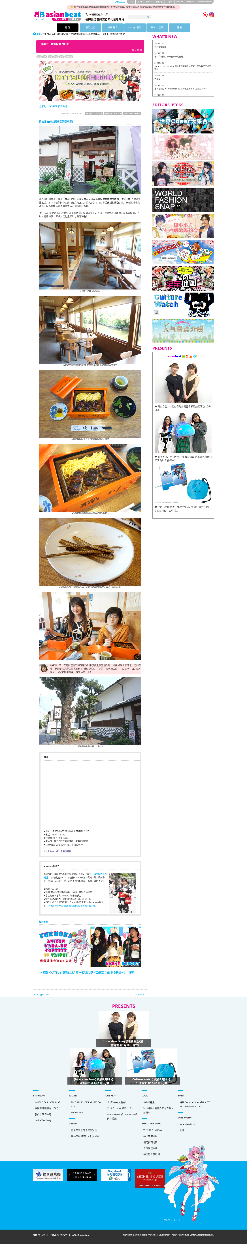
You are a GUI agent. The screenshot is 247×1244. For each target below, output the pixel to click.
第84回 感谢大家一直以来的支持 (168, 56)
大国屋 (157, 79)
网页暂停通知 (160, 46)
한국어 (139, 2)
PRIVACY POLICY (58, 1235)
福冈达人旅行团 (151, 1154)
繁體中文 (159, 2)
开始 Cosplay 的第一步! (119, 1108)
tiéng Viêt (190, 2)
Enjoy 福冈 (135, 27)
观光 (61, 56)
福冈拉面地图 (150, 1142)
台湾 (39, 56)
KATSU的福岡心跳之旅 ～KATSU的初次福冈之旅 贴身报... (73, 33)
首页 (39, 33)
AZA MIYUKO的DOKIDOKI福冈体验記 (122, 1116)
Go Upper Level (42, 994)
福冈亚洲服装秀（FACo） (48, 1108)
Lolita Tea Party (43, 1120)
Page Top (142, 994)
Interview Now (187, 1124)
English (169, 2)
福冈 (44, 56)
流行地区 (69, 56)
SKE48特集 (149, 1102)
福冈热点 (91, 27)
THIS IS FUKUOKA (153, 1130)
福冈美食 (113, 27)
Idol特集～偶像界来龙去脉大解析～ (158, 1110)
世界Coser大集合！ (117, 1102)
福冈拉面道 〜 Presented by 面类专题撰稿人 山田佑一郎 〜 (180, 88)
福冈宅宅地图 (150, 1136)
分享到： (43, 106)
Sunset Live (77, 1112)
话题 (67, 27)
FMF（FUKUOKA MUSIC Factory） (86, 1104)
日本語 (131, 2)
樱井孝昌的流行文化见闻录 (85, 1136)
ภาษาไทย (179, 2)
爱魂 (182, 1130)
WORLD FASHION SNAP (47, 1102)
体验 (56, 56)
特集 (179, 27)
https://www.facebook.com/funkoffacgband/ (72, 905)
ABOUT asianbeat (81, 1235)
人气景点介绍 (150, 1148)
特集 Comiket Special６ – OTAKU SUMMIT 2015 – (195, 1104)
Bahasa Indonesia (205, 2)
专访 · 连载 (157, 27)
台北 (50, 56)
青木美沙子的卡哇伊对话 (84, 1130)
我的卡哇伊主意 (43, 1114)
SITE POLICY (39, 1235)
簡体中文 (149, 2)
